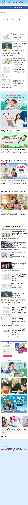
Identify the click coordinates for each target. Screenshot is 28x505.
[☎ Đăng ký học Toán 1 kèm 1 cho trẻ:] (14, 109)
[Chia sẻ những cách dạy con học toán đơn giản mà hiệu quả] (14, 202)
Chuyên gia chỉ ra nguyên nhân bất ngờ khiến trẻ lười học (3, 429)
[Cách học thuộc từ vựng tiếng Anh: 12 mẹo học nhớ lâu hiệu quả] (14, 171)
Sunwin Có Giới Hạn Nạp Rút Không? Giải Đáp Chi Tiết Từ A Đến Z (19, 36)
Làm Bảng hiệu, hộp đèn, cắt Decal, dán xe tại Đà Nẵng (19, 265)
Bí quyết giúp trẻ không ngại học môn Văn (9, 429)
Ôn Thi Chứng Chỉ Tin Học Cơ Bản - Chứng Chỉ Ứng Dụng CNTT (19, 243)
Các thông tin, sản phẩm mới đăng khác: (12, 227)
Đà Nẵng (3, 271)
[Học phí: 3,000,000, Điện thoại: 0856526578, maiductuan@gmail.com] (6, 244)
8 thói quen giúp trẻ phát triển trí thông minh (19, 429)
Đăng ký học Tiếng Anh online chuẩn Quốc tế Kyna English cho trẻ (19, 233)
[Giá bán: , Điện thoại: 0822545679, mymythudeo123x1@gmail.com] (6, 331)
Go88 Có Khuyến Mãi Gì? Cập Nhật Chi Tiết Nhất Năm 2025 (19, 276)
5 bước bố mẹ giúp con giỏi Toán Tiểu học (14, 429)
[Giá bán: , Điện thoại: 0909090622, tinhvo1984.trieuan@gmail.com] (6, 320)
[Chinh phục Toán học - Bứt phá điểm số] (14, 140)
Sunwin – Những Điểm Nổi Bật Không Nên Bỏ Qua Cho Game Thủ (19, 60)
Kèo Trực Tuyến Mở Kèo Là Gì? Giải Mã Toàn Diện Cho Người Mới (19, 45)
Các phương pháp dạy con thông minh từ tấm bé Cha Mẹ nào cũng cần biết (24, 429)
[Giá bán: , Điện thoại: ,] (7, 36)
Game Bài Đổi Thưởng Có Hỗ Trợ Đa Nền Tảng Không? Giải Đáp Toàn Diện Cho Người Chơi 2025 (14, 71)
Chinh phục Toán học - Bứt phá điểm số (11, 131)
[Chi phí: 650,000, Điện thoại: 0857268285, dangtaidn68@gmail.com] (6, 265)
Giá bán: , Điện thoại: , (18, 39)
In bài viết (14, 19)
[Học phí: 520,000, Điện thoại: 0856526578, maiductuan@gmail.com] (6, 234)
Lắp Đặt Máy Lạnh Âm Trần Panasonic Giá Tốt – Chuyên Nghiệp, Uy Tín (19, 320)
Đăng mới (21, 19)
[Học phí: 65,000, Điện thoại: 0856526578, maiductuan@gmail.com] (6, 255)
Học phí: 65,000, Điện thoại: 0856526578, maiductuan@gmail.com (13, 258)
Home (3, 12)
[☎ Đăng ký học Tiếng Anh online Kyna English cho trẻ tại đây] (14, 376)
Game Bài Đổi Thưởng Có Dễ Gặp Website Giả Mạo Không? (19, 330)
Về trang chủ (4, 436)
